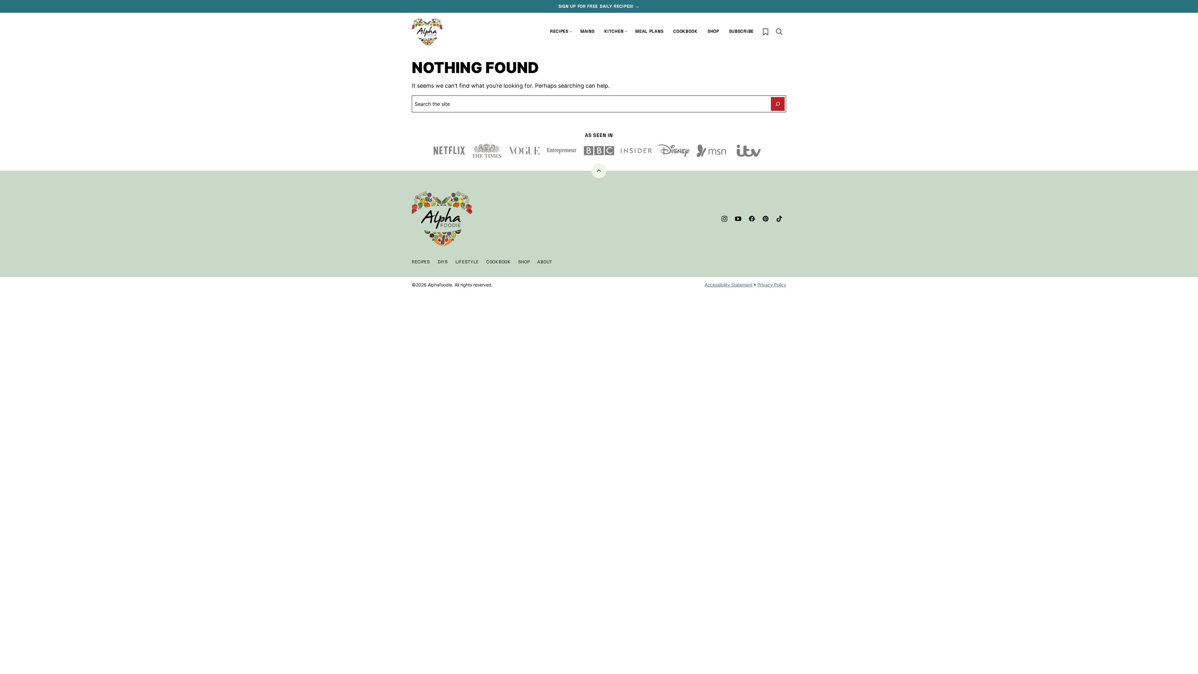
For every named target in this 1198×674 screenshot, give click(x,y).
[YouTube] (738, 219)
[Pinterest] (765, 219)
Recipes (559, 31)
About (544, 262)
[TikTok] (779, 219)
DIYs (443, 262)
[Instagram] (724, 219)
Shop (713, 31)
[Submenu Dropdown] (626, 31)
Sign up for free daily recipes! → (599, 6)
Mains (587, 31)
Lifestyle (467, 262)
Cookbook (685, 31)
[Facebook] (752, 219)
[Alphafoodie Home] (427, 32)
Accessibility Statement (728, 284)
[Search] (779, 32)
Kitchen (613, 31)
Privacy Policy (771, 284)
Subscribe (741, 31)
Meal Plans (649, 31)
